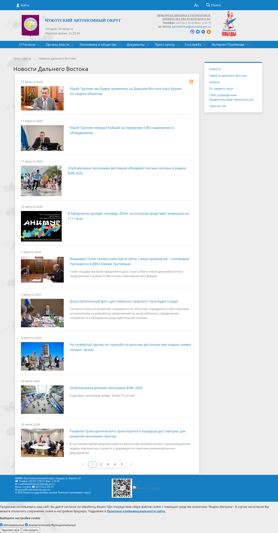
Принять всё (10, 530)
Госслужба (193, 44)
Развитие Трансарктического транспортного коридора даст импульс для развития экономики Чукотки (127, 433)
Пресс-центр (165, 44)
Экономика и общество (98, 44)
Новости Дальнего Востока (57, 58)
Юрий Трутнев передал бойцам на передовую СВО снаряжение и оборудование (122, 130)
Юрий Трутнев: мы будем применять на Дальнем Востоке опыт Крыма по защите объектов (126, 91)
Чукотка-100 (217, 106)
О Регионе (27, 44)
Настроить (30, 530)
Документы (135, 44)
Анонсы (214, 82)
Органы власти (57, 44)
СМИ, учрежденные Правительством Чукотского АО (231, 97)
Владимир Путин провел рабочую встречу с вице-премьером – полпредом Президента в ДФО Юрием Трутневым (129, 261)
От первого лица (221, 88)
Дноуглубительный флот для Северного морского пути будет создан (124, 301)
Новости (215, 69)
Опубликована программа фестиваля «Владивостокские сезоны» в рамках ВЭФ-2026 (127, 170)
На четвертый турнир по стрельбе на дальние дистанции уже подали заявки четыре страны (130, 347)
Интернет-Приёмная (228, 44)
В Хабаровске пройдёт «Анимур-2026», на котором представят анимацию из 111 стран (128, 216)
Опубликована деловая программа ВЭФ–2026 (106, 388)
